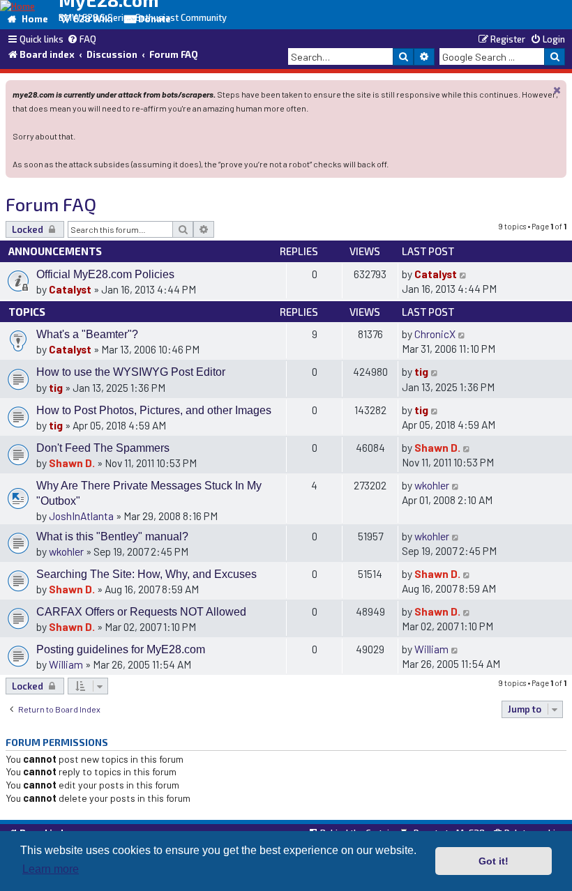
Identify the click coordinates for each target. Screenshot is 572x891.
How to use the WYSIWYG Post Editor (130, 372)
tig (56, 387)
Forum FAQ (51, 204)
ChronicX (435, 333)
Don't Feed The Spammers (103, 448)
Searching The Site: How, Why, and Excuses (146, 574)
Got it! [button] (494, 861)
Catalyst (70, 289)
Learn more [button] (50, 869)
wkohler (431, 485)
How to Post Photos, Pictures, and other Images (153, 410)
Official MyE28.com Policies (105, 274)
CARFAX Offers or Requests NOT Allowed (141, 612)
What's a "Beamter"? (87, 334)
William (66, 664)
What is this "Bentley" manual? (112, 536)
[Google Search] (554, 56)
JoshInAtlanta (81, 515)
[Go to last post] (463, 273)
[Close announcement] (557, 89)
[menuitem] (81, 39)
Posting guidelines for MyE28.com (120, 649)
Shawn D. (72, 462)
